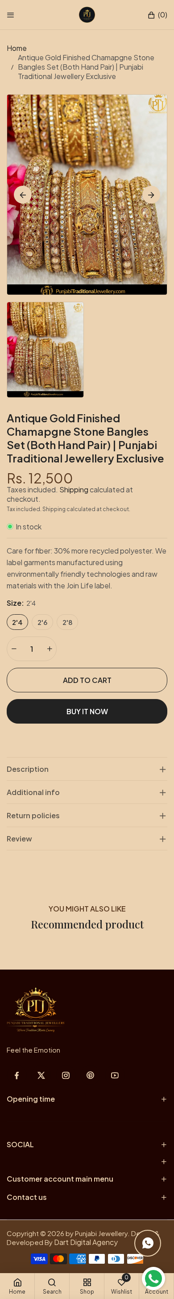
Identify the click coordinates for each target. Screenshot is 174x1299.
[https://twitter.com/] (41, 1075)
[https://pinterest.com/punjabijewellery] (90, 1075)
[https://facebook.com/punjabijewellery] (17, 1075)
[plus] (49, 649)
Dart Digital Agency (86, 1242)
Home (17, 48)
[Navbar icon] (11, 15)
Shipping (73, 489)
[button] (157, 15)
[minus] (14, 649)
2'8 (67, 622)
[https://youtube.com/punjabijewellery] (115, 1075)
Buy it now (87, 711)
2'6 (42, 622)
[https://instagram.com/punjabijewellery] (66, 1075)
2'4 (17, 622)
